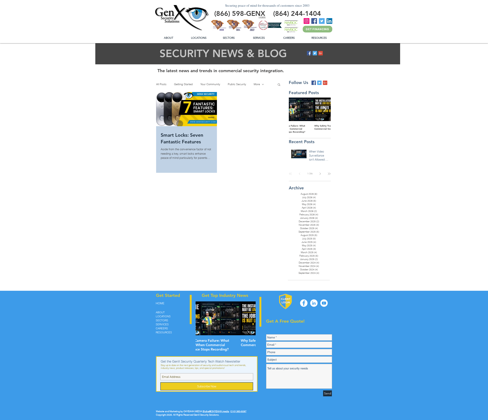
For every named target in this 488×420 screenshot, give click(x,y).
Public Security (237, 84)
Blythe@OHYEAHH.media (216, 411)
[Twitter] (322, 21)
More (257, 84)
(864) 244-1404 (297, 13)
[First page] (290, 173)
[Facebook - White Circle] (303, 303)
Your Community (210, 84)
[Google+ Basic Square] (320, 53)
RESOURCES (164, 332)
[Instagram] (306, 21)
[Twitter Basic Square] (315, 53)
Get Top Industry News (225, 295)
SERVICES (162, 324)
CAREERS (162, 328)
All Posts (161, 84)
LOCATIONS (163, 316)
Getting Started (183, 84)
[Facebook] (314, 21)
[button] (319, 38)
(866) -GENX (239, 13)
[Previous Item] (295, 109)
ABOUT (160, 312)
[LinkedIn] (329, 21)
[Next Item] (324, 109)
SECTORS (162, 320)
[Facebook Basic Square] (309, 53)
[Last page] (329, 173)
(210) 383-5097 (238, 411)
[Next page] (320, 173)
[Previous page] (299, 173)
